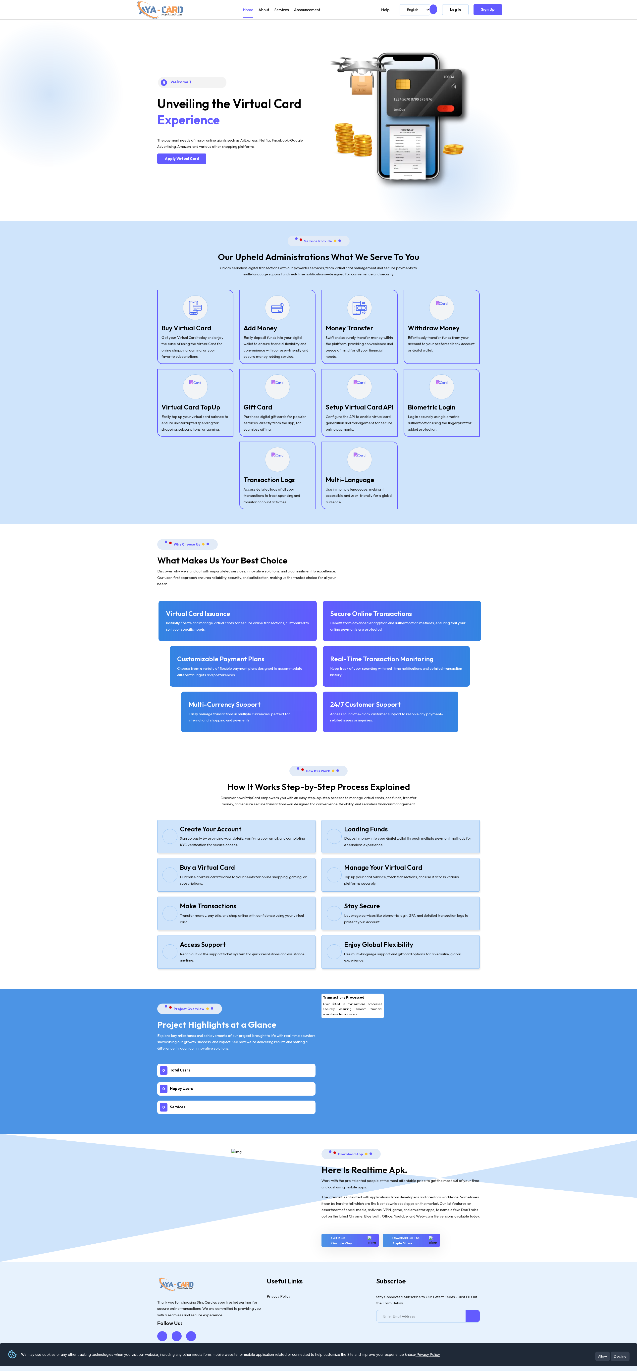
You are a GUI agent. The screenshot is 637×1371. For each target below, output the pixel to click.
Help (385, 9)
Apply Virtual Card (182, 158)
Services (281, 9)
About (263, 9)
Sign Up (488, 9)
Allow (602, 1356)
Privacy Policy (428, 1354)
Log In (455, 9)
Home (248, 9)
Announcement (307, 9)
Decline (620, 1356)
